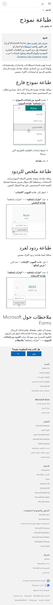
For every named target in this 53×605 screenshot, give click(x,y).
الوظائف (47, 559)
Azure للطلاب (45, 457)
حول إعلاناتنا (33, 600)
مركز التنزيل (46, 408)
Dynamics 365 (45, 484)
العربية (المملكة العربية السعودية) (34, 581)
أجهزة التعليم (45, 430)
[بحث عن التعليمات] (43, 3)
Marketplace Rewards (42, 542)
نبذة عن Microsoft (44, 563)
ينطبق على (44, 26)
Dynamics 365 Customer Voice (32, 56)
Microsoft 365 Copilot (42, 497)
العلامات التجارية (44, 600)
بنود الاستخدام (17, 596)
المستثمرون (46, 572)
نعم (34, 353)
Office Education (44, 444)
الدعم (48, 9)
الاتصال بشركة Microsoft (41, 596)
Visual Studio (45, 546)
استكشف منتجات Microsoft (41, 391)
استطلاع (27, 46)
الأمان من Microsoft (43, 475)
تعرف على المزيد (39, 43)
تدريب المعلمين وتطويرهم (41, 448)
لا (18, 353)
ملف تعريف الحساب (43, 404)
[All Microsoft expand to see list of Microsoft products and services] (49, 3)
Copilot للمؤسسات (43, 377)
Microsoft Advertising (42, 493)
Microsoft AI (45, 470)
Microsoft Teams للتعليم (41, 435)
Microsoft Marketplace (42, 533)
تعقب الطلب (45, 413)
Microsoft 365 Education (41, 439)
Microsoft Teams (44, 502)
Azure (48, 479)
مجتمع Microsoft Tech (42, 528)
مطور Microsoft (44, 515)
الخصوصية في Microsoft (41, 568)
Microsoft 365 (45, 386)
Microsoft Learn (44, 519)
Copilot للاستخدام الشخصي (41, 382)
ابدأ (5, 43)
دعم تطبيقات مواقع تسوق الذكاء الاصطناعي (35, 524)
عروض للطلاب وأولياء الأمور (40, 453)
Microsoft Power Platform (41, 537)
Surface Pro (46, 368)
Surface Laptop (44, 373)
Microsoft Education (43, 426)
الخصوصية (28, 596)
